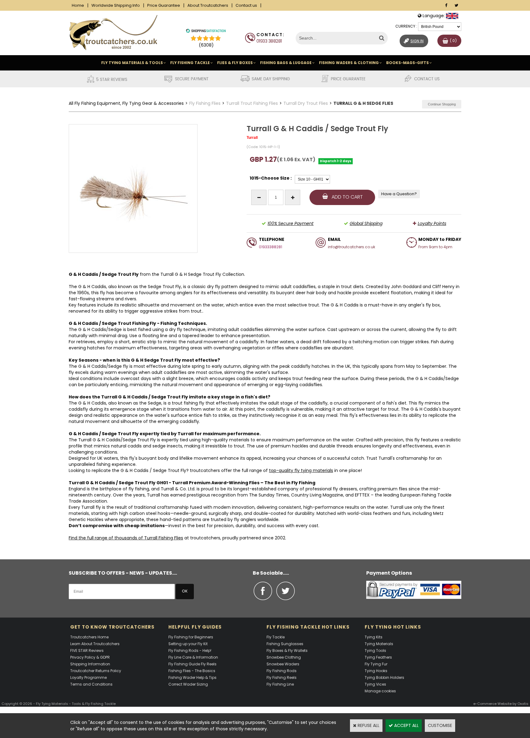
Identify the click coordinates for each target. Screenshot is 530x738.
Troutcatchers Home (89, 637)
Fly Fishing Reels (282, 677)
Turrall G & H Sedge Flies (363, 103)
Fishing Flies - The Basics (191, 670)
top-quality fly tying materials (301, 470)
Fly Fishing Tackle (190, 62)
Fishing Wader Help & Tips (192, 677)
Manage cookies (380, 691)
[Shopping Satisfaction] (206, 32)
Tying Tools (375, 650)
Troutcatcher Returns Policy (95, 670)
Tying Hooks (376, 670)
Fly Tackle (276, 637)
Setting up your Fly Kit (188, 643)
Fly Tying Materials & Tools (132, 62)
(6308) (206, 45)
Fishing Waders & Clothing (349, 62)
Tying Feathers (378, 657)
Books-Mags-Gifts (407, 62)
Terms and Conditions (91, 684)
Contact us (246, 5)
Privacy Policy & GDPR (90, 657)
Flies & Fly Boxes (235, 62)
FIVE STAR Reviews (87, 650)
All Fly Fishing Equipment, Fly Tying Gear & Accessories (126, 103)
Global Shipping (366, 223)
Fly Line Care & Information (193, 657)
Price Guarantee (163, 5)
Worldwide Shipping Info (115, 5)
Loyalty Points (432, 223)
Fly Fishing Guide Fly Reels (192, 664)
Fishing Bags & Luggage (286, 62)
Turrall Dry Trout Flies (305, 103)
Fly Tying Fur (376, 664)
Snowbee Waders (283, 664)
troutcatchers (205, 470)
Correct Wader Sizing (188, 684)
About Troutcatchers (207, 5)
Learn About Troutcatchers (95, 643)
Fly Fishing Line (280, 684)
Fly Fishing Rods (282, 670)
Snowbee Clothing (284, 657)
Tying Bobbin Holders (384, 677)
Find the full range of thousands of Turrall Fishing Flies (126, 538)
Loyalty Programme (88, 677)
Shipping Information (90, 664)
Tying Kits (373, 637)
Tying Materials (379, 643)
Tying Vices (375, 684)
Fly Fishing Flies (205, 103)
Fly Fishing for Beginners (190, 637)
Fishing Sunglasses (285, 643)
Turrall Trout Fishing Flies (252, 103)
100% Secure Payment (290, 223)
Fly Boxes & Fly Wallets (287, 650)
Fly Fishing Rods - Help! (189, 650)
